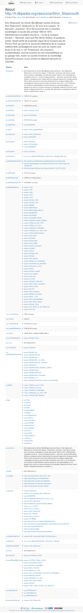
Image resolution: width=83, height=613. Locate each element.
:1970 (28, 195)
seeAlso (9, 476)
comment (10, 448)
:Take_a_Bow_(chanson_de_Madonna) (39, 586)
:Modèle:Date (31, 357)
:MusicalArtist (29, 410)
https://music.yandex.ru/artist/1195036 (36, 486)
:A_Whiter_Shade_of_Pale (35, 560)
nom (9, 343)
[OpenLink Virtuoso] (25, 608)
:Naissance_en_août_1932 (35, 230)
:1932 (28, 187)
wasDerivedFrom (12, 536)
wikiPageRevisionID (13, 182)
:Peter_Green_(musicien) (34, 284)
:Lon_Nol (29, 279)
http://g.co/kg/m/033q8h (31, 529)
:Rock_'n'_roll (31, 297)
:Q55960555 (30, 147)
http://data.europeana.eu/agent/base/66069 (38, 531)
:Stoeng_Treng (31, 110)
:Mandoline (30, 137)
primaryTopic (12, 600)
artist (10, 555)
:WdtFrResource (30, 595)
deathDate (10, 120)
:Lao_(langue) (31, 274)
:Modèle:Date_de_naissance (35, 362)
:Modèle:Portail (31, 370)
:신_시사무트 (31, 506)
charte (10, 319)
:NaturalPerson (29, 436)
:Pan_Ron (29, 309)
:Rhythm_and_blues (33, 294)
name (9, 551)
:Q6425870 (29, 125)
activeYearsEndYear (13, 96)
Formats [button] (40, 3)
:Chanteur (29, 142)
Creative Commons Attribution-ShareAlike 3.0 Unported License (58, 610)
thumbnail (10, 156)
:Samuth (29, 583)
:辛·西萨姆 (30, 519)
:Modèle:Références (33, 373)
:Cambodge (30, 115)
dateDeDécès (12, 324)
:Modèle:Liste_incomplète (34, 375)
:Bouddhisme (30, 213)
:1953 (28, 192)
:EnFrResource (30, 593)
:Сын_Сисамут (31, 509)
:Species (27, 443)
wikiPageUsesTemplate (14, 353)
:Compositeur (31, 144)
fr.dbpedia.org (66, 17)
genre (9, 129)
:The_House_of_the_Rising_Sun (37, 307)
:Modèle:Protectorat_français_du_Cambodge (41, 380)
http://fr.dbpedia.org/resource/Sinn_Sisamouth (42, 13)
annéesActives (12, 314)
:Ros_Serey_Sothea (33, 302)
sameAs (9, 491)
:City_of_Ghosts (31, 568)
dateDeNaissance (13, 328)
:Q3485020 (29, 496)
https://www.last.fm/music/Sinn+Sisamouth (37, 483)
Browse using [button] (26, 3)
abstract (9, 71)
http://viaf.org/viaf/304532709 (33, 526)
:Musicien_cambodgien (34, 228)
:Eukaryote (28, 441)
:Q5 (27, 430)
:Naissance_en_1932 (33, 578)
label (8, 471)
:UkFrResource (30, 590)
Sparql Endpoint (72, 3)
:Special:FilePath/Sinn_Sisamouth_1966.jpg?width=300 (45, 156)
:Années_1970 (31, 202)
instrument (10, 134)
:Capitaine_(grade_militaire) (35, 220)
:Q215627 (29, 425)
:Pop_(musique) (31, 291)
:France (29, 251)
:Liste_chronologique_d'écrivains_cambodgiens (41, 573)
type (8, 400)
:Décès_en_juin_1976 (34, 223)
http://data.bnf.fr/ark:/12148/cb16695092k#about (39, 521)
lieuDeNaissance (13, 338)
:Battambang (30, 208)
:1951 (28, 190)
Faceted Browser (57, 3)
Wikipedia (27, 610)
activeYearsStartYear (13, 101)
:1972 (28, 197)
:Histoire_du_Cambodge (34, 261)
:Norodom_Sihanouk (33, 281)
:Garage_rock (31, 253)
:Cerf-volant (30, 236)
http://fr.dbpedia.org (42, 17)
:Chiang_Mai (30, 241)
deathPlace (10, 125)
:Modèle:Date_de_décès (34, 360)
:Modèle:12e (30, 352)
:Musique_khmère (32, 575)
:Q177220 (29, 420)
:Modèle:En (30, 365)
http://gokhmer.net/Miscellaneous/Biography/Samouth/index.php (44, 161)
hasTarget (11, 590)
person (19, 17)
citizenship (10, 115)
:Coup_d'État (30, 243)
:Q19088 (29, 423)
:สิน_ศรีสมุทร (31, 514)
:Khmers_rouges (32, 271)
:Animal (27, 438)
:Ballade (29, 205)
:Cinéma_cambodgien (33, 565)
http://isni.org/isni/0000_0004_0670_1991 (37, 476)
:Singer (27, 413)
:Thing (27, 400)
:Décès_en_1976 (32, 570)
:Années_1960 (31, 200)
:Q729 (28, 433)
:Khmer (29, 269)
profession (10, 151)
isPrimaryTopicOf (12, 546)
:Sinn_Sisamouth (30, 491)
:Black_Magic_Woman (33, 210)
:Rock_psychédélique (33, 129)
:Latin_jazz (30, 276)
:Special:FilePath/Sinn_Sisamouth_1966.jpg (41, 541)
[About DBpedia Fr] (11, 2)
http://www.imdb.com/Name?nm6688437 (37, 481)
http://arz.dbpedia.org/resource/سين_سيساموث (39, 498)
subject (9, 385)
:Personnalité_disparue (34, 233)
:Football (29, 248)
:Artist (27, 408)
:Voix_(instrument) (32, 134)
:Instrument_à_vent (33, 266)
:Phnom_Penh (31, 286)
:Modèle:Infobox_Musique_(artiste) (37, 367)
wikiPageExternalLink (14, 161)
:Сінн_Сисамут (31, 516)
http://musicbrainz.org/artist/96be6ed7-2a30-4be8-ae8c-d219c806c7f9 (46, 524)
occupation (10, 142)
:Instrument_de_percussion (35, 263)
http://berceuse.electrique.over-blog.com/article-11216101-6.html (45, 168)
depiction (10, 541)
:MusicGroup (30, 415)
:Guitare (29, 256)
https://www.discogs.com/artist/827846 (36, 478)
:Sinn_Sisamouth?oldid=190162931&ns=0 (40, 536)
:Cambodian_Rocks (33, 218)
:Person (27, 402)
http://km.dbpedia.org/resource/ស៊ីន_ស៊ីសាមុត (38, 503)
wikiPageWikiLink (12, 187)
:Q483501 (29, 428)
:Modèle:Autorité (32, 355)
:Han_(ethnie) (31, 258)
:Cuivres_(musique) (33, 246)
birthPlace (10, 110)
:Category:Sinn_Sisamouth (37, 493)
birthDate (10, 106)
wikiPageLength (12, 178)
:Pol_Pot (29, 289)
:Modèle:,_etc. (31, 378)
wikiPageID (10, 173)
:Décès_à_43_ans (32, 225)
